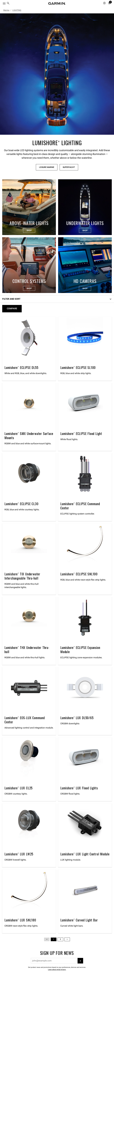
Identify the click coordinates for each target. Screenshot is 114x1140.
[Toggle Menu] (1, 3)
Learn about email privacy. (57, 969)
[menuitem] (8, 3)
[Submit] (80, 960)
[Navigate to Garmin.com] (57, 3)
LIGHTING (16, 10)
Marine (6, 10)
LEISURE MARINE (46, 167)
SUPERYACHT (69, 167)
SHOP (29, 230)
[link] (57, 74)
